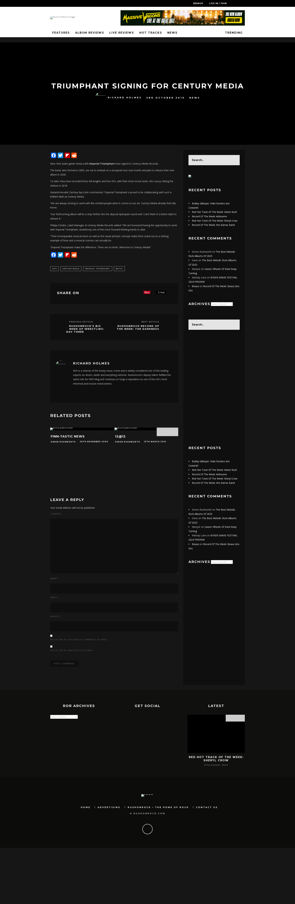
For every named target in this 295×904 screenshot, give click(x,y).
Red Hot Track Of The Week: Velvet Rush (214, 212)
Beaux (195, 286)
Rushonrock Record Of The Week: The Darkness (138, 327)
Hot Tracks (150, 32)
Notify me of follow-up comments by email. (79, 639)
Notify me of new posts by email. (72, 650)
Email (54, 597)
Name (54, 578)
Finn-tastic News (68, 436)
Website (55, 616)
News (172, 32)
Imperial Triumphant (97, 268)
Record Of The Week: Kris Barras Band (213, 225)
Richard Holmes (125, 97)
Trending (233, 32)
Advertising (109, 807)
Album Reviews (89, 32)
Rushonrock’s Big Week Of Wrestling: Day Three (85, 329)
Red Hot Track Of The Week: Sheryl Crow (214, 220)
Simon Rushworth (63, 442)
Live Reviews (121, 32)
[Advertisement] (214, 388)
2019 (54, 268)
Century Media (71, 268)
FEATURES (61, 32)
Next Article (150, 322)
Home (85, 807)
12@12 (120, 436)
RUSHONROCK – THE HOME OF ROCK (158, 807)
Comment (56, 514)
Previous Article (81, 322)
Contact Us (207, 807)
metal (119, 268)
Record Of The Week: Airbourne (209, 216)
